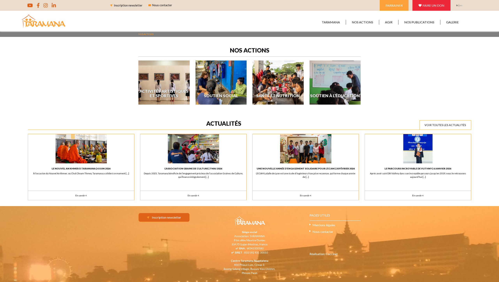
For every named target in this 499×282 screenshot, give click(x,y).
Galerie (452, 22)
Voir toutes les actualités (445, 125)
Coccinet (332, 254)
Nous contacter (322, 231)
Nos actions (362, 22)
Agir (388, 22)
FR (457, 5)
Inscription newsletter (128, 5)
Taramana (331, 22)
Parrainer (394, 5)
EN (461, 5)
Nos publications (419, 22)
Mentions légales (323, 225)
